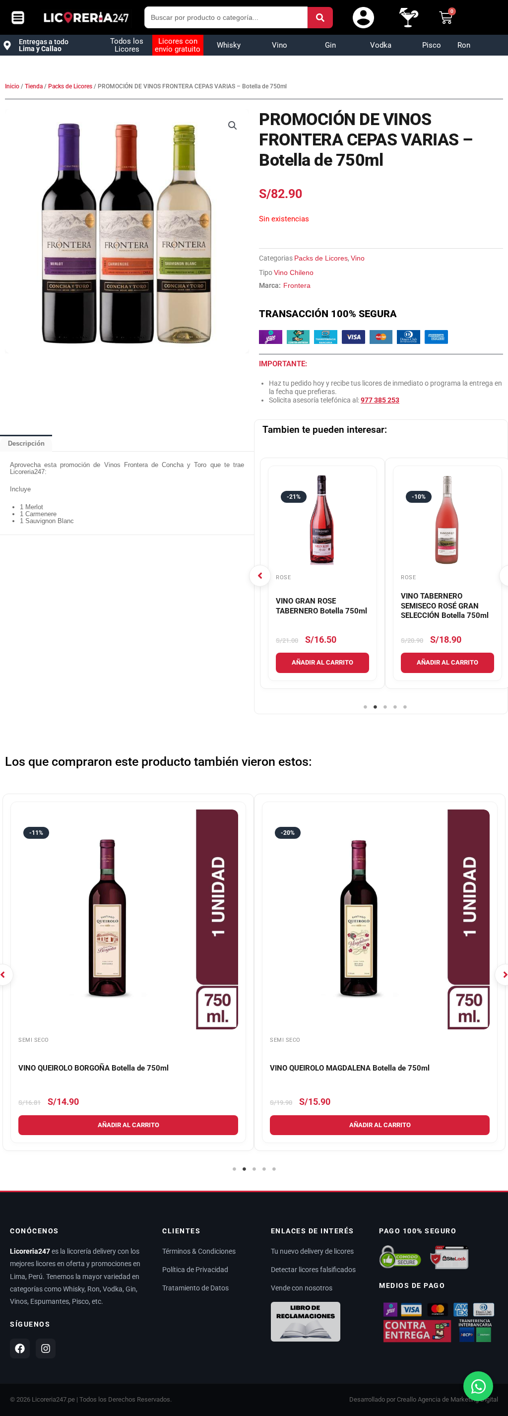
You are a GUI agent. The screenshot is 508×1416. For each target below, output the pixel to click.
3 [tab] (385, 707)
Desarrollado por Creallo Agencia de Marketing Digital (423, 1399)
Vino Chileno (294, 272)
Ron (463, 45)
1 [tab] (365, 707)
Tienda (34, 86)
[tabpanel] (322, 573)
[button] (233, 126)
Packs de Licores (70, 86)
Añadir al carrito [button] (322, 662)
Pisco (431, 45)
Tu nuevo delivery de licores (312, 1251)
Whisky (229, 45)
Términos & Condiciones (199, 1251)
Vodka (380, 45)
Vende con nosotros (301, 1288)
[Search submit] (320, 17)
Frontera (297, 285)
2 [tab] (375, 707)
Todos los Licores (126, 45)
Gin (330, 45)
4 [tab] (395, 707)
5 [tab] (405, 707)
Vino (279, 45)
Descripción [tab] (26, 443)
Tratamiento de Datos (195, 1288)
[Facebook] (20, 1348)
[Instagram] (46, 1348)
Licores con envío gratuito (177, 45)
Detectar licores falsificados (313, 1270)
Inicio (12, 86)
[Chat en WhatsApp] (478, 1386)
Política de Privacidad (195, 1270)
